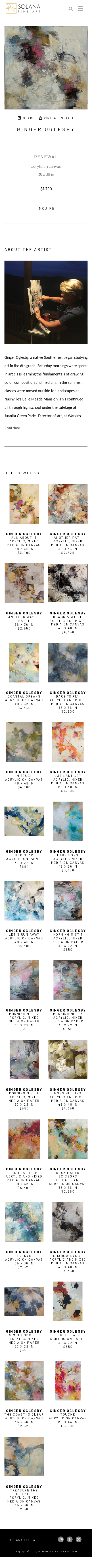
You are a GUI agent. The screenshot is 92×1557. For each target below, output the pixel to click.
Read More (12, 428)
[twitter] (79, 1539)
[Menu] (80, 8)
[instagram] (61, 1539)
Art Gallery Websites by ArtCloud (58, 1551)
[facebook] (70, 1539)
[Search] (71, 9)
